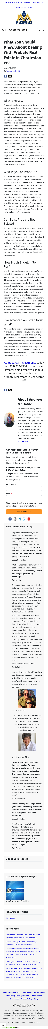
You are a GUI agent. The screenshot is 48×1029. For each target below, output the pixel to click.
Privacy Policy (26, 999)
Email (9, 493)
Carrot (38, 1022)
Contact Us (21, 7)
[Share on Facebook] (5, 76)
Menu (41, 30)
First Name (11, 484)
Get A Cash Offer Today (12, 992)
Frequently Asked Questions (17, 995)
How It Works (39, 992)
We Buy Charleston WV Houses (17, 2)
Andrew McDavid (13, 71)
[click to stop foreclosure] (15, 890)
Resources (14, 999)
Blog (30, 7)
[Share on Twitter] (10, 76)
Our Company (37, 2)
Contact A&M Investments (20, 363)
